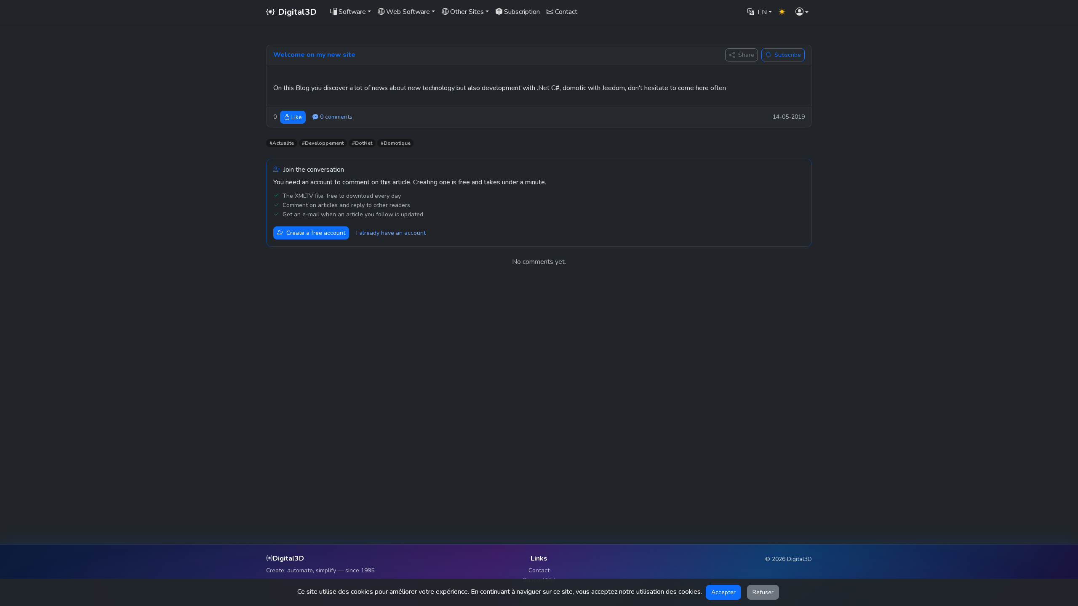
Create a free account (315, 233)
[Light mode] (782, 12)
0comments (336, 117)
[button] (802, 12)
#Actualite (282, 143)
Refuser (763, 592)
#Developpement (323, 143)
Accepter (723, 592)
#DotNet (362, 143)
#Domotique (396, 143)
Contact (539, 570)
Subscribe (787, 55)
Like (296, 117)
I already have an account (391, 233)
